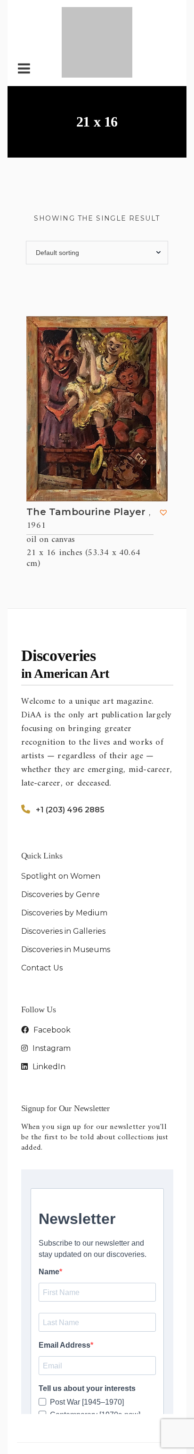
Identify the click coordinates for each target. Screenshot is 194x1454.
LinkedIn (48, 1018)
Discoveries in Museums (65, 901)
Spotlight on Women (60, 827)
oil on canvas (50, 492)
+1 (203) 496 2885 (70, 761)
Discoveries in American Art (106, 1410)
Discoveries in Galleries (63, 882)
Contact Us (42, 919)
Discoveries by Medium (64, 864)
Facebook (51, 981)
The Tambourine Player (88, 470)
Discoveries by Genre (60, 846)
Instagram (51, 999)
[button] (163, 463)
